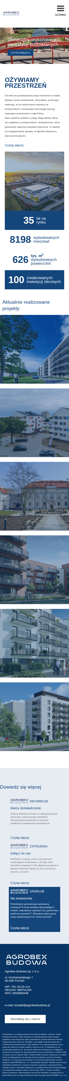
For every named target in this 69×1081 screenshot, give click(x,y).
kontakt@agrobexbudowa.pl (32, 1005)
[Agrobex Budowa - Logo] (11, 14)
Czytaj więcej (14, 145)
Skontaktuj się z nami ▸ (25, 1019)
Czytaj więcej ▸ (20, 52)
